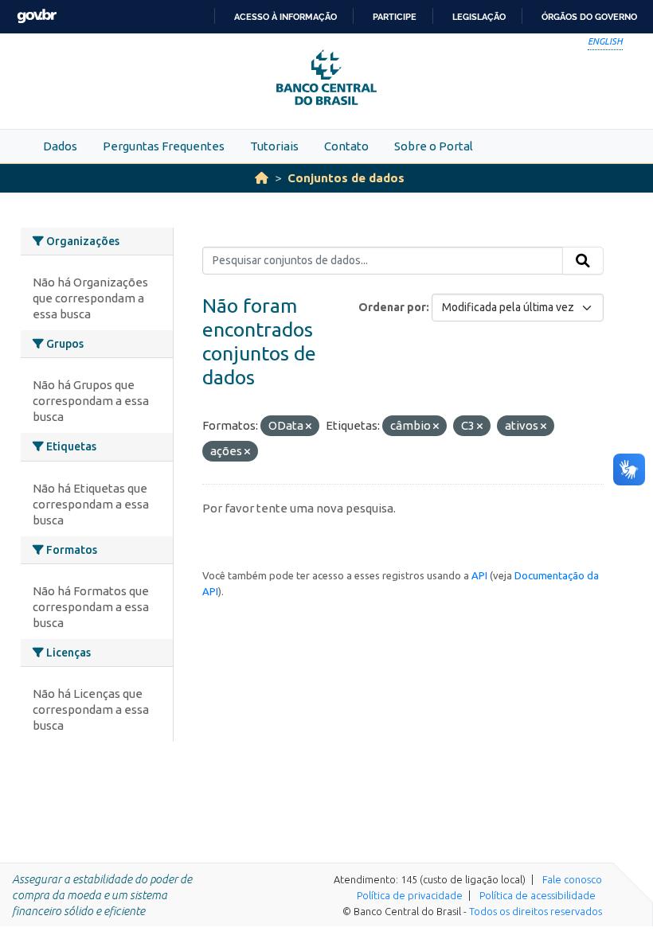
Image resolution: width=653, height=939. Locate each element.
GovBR (37, 16)
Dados (60, 146)
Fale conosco (572, 879)
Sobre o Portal (433, 146)
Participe (394, 16)
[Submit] (583, 261)
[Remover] (308, 426)
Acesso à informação (285, 16)
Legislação (479, 16)
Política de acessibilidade (537, 895)
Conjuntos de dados (346, 178)
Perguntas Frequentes (164, 146)
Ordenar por (392, 307)
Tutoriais (274, 146)
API (479, 575)
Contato (346, 146)
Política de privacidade (410, 895)
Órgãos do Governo (589, 16)
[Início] (261, 178)
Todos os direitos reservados (535, 911)
